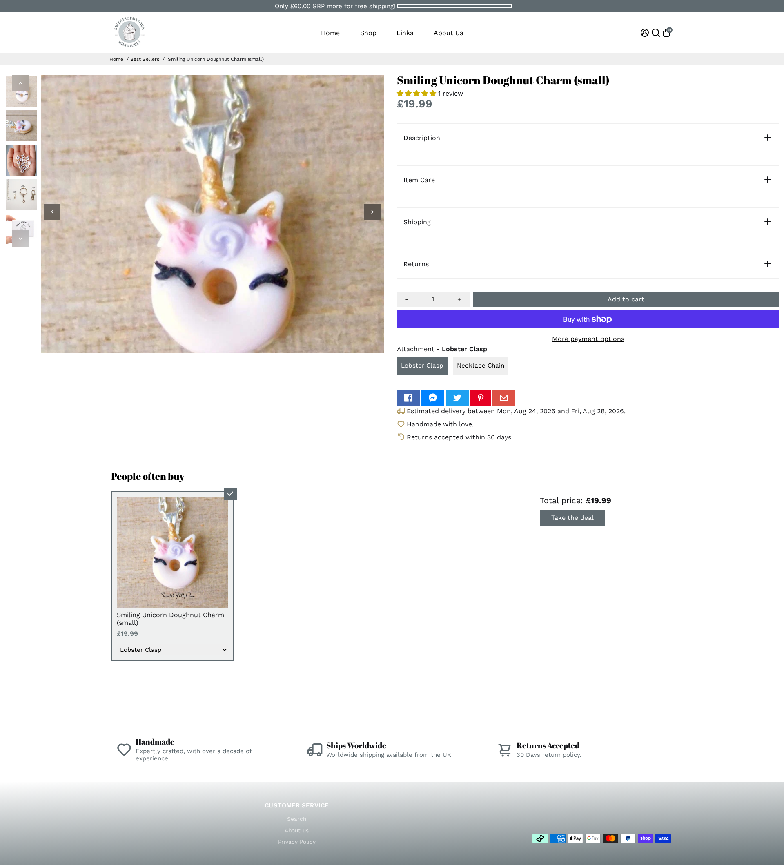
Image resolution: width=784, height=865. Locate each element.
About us (297, 830)
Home (330, 33)
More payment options (588, 339)
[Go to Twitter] (457, 398)
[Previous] (20, 83)
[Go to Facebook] (408, 398)
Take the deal (572, 518)
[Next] (20, 238)
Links (404, 33)
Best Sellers (144, 59)
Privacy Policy (297, 841)
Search (296, 819)
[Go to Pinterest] (480, 398)
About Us (448, 33)
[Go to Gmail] (503, 398)
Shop (368, 33)
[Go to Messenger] (432, 398)
